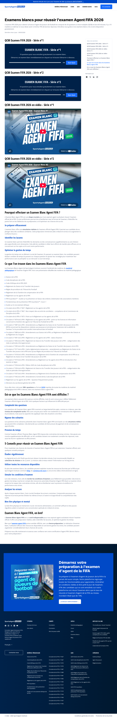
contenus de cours (39, 471)
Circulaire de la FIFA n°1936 (56, 697)
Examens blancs (87, 7)
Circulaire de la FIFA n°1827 (56, 657)
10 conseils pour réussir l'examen (102, 625)
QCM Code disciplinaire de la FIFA (80, 660)
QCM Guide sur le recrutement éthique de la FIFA (79, 695)
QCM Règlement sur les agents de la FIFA (80, 683)
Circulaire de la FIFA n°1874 (56, 666)
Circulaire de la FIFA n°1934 (56, 694)
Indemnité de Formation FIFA (101, 645)
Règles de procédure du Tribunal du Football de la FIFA (36, 671)
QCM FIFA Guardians (76, 687)
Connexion (52, 628)
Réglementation (97, 663)
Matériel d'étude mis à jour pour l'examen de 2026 (58, 1)
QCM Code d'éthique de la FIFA (79, 663)
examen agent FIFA (19, 523)
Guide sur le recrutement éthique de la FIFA (37, 692)
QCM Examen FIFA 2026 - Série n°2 (97, 46)
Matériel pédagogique (61, 7)
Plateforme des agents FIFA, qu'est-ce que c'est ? (102, 641)
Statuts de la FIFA (31, 657)
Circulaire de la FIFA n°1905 (56, 682)
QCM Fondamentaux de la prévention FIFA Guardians (78, 691)
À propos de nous (32, 625)
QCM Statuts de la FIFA (77, 657)
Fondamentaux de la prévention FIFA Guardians (36, 687)
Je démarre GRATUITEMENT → (70, 601)
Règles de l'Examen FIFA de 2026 (101, 638)
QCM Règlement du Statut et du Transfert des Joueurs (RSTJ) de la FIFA (79, 667)
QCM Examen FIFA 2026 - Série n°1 (97, 43)
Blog (96, 7)
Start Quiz (71, 63)
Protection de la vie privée (104, 716)
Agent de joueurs (97, 660)
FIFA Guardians (31, 683)
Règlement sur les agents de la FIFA (36, 680)
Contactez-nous (14, 652)
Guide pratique (97, 657)
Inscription (52, 625)
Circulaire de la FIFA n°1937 (56, 700)
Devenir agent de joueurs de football (100, 629)
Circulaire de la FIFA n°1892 (56, 678)
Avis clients (30, 628)
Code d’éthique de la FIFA (34, 663)
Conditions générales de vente (84, 716)
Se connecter (106, 7)
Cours (72, 7)
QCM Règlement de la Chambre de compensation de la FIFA (80, 678)
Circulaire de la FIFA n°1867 (56, 660)
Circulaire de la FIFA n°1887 (56, 669)
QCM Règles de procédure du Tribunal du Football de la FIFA (79, 673)
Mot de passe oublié (54, 631)
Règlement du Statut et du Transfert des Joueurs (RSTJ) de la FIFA (37, 667)
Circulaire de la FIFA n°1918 (56, 688)
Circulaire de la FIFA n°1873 (56, 663)
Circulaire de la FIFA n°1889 (56, 672)
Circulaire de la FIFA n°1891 (56, 675)
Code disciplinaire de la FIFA (34, 660)
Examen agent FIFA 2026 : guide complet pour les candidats (101, 633)
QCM (78, 7)
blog (28, 471)
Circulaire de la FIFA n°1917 (56, 685)
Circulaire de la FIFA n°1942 (56, 703)
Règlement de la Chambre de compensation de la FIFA (35, 676)
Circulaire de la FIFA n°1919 (56, 691)
